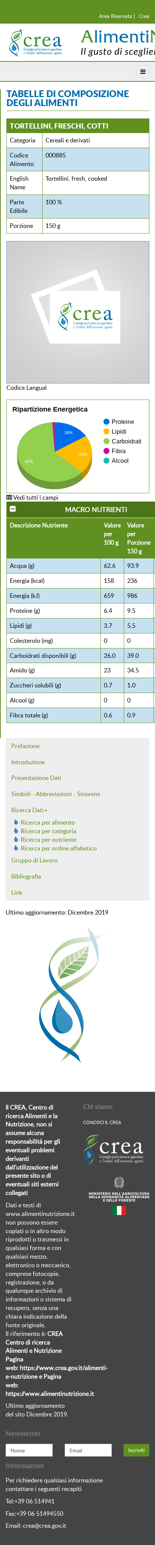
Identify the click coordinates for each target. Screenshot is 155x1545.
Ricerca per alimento (48, 822)
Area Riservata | (117, 15)
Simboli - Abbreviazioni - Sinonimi (55, 794)
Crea (144, 15)
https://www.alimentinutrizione (47, 1393)
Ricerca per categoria (48, 831)
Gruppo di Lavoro (34, 860)
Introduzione (28, 762)
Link (16, 892)
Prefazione (25, 746)
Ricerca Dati (27, 810)
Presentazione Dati (36, 778)
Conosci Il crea (102, 1122)
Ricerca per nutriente (48, 839)
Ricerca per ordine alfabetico (59, 848)
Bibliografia (26, 876)
